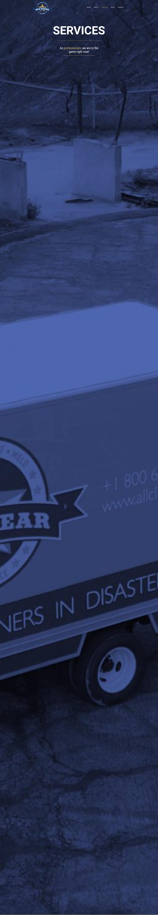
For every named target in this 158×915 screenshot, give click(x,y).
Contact (121, 7)
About (96, 7)
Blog (112, 7)
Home (89, 7)
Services (105, 7)
